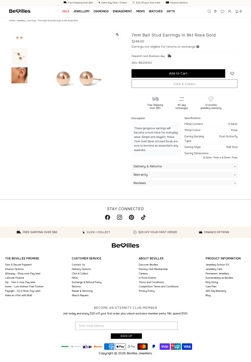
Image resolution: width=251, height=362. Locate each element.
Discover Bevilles (148, 264)
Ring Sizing (212, 282)
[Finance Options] (168, 3)
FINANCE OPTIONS (216, 232)
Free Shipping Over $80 (80, 3)
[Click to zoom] (117, 35)
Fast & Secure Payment (18, 264)
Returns (76, 286)
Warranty (140, 175)
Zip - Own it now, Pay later (20, 282)
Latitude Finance (14, 277)
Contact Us (78, 264)
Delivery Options (81, 269)
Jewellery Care (214, 269)
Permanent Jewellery (217, 273)
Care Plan (211, 286)
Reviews (139, 183)
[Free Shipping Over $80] (65, 3)
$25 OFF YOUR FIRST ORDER (157, 232)
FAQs (75, 277)
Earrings (31, 20)
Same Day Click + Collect (114, 3)
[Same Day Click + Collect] (99, 3)
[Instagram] (119, 217)
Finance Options (179, 3)
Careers (143, 273)
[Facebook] (107, 217)
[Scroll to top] (244, 355)
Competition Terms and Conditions (159, 286)
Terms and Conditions (151, 282)
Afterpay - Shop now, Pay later (22, 273)
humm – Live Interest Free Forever (24, 286)
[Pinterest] (131, 217)
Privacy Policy (147, 290)
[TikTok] (143, 217)
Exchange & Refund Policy (87, 282)
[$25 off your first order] (134, 3)
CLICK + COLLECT (98, 232)
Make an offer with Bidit (18, 295)
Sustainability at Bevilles (219, 277)
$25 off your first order (148, 3)
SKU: (134, 63)
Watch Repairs (80, 295)
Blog (208, 295)
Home (12, 20)
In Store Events (147, 277)
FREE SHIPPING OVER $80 (40, 232)
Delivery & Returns (147, 166)
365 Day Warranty (216, 290)
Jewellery (21, 20)
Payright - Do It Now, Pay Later (23, 290)
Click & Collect (184, 84)
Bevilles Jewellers (139, 353)
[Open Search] (209, 11)
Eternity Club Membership (153, 269)
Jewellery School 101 (217, 264)
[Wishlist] (222, 11)
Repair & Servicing (82, 290)
